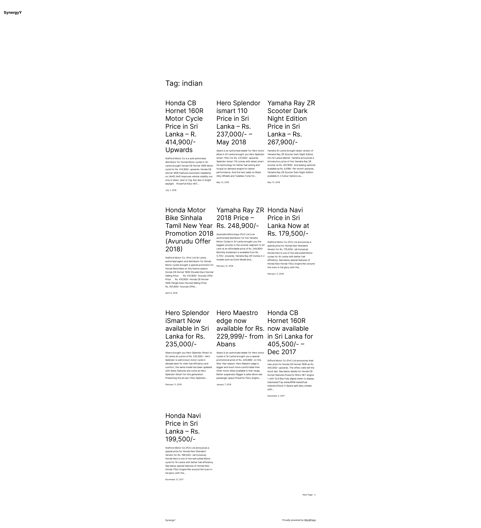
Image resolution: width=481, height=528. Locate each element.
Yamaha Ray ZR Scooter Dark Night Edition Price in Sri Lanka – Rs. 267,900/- (291, 122)
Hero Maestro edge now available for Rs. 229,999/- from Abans (240, 328)
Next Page (309, 494)
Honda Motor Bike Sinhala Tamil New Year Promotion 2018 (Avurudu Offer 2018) (189, 229)
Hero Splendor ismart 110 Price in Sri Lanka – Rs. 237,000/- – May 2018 (238, 122)
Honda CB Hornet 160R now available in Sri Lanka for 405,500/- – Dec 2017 (290, 332)
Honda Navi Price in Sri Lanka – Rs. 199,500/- (183, 427)
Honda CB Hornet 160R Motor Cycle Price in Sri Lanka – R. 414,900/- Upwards (184, 126)
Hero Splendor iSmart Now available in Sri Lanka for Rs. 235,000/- (187, 328)
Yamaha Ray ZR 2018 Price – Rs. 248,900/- (240, 218)
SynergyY (13, 12)
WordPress (310, 520)
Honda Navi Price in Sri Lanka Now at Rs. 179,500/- (288, 221)
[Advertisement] (240, 45)
